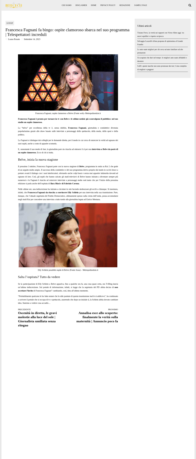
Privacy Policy (107, 5)
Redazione (124, 5)
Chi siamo (66, 5)
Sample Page (140, 5)
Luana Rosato (14, 39)
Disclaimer (81, 5)
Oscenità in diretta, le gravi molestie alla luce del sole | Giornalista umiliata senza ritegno (37, 317)
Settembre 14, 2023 (32, 39)
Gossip (10, 23)
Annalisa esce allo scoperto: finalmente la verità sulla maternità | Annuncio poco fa (97, 315)
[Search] (190, 5)
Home (93, 5)
